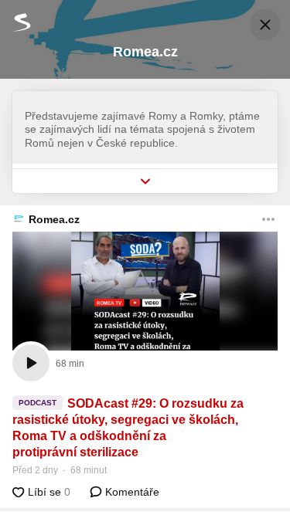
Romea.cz (54, 219)
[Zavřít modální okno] (265, 24)
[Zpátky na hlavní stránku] (15, 22)
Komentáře (130, 492)
